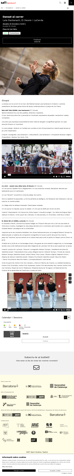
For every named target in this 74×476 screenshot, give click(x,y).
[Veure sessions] (65, 317)
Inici (2, 8)
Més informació (7, 467)
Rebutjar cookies (19, 470)
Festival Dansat (14, 33)
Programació (9, 8)
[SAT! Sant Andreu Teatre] (8, 2)
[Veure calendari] (68, 317)
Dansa (5, 33)
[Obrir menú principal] (71, 2)
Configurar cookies (67, 473)
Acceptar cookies (55, 470)
